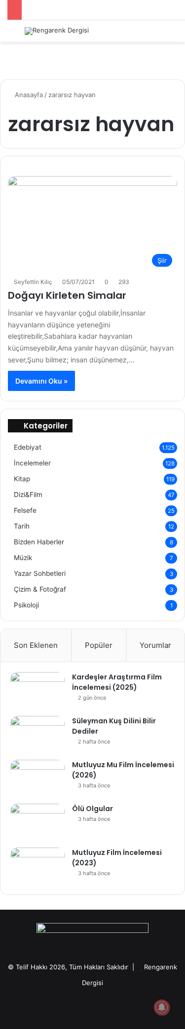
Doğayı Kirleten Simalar (67, 295)
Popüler (98, 645)
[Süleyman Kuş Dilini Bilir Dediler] (37, 734)
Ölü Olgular (92, 809)
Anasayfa (28, 95)
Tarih (22, 526)
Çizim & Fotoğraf (40, 589)
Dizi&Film (28, 494)
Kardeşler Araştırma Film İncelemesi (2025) (117, 682)
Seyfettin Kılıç (33, 281)
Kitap (22, 479)
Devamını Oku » (41, 381)
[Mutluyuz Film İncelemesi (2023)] (37, 866)
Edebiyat (27, 447)
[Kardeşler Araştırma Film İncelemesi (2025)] (37, 690)
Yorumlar (155, 645)
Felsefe (25, 510)
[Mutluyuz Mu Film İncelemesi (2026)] (37, 778)
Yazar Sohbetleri (40, 573)
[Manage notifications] (162, 1007)
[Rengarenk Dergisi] (57, 31)
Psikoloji (26, 605)
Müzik (23, 558)
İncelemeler (32, 463)
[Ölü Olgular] (37, 822)
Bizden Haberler (39, 542)
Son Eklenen (36, 645)
